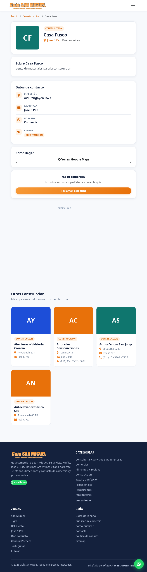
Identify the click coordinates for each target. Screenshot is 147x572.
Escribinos (20, 482)
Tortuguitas (18, 546)
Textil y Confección (87, 479)
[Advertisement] (64, 248)
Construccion (31, 16)
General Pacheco (21, 541)
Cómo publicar (85, 526)
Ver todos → (83, 500)
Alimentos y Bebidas (88, 469)
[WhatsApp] (139, 564)
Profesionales (84, 484)
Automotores (84, 494)
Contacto (81, 531)
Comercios (82, 464)
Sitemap (81, 541)
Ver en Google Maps (75, 159)
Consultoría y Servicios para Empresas (99, 459)
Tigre (14, 521)
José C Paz (54, 40)
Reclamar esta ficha (73, 190)
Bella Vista (17, 526)
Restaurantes (84, 489)
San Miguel (18, 515)
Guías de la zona (86, 515)
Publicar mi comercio (88, 521)
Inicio (14, 16)
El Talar (15, 551)
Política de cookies (87, 536)
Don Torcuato (19, 536)
